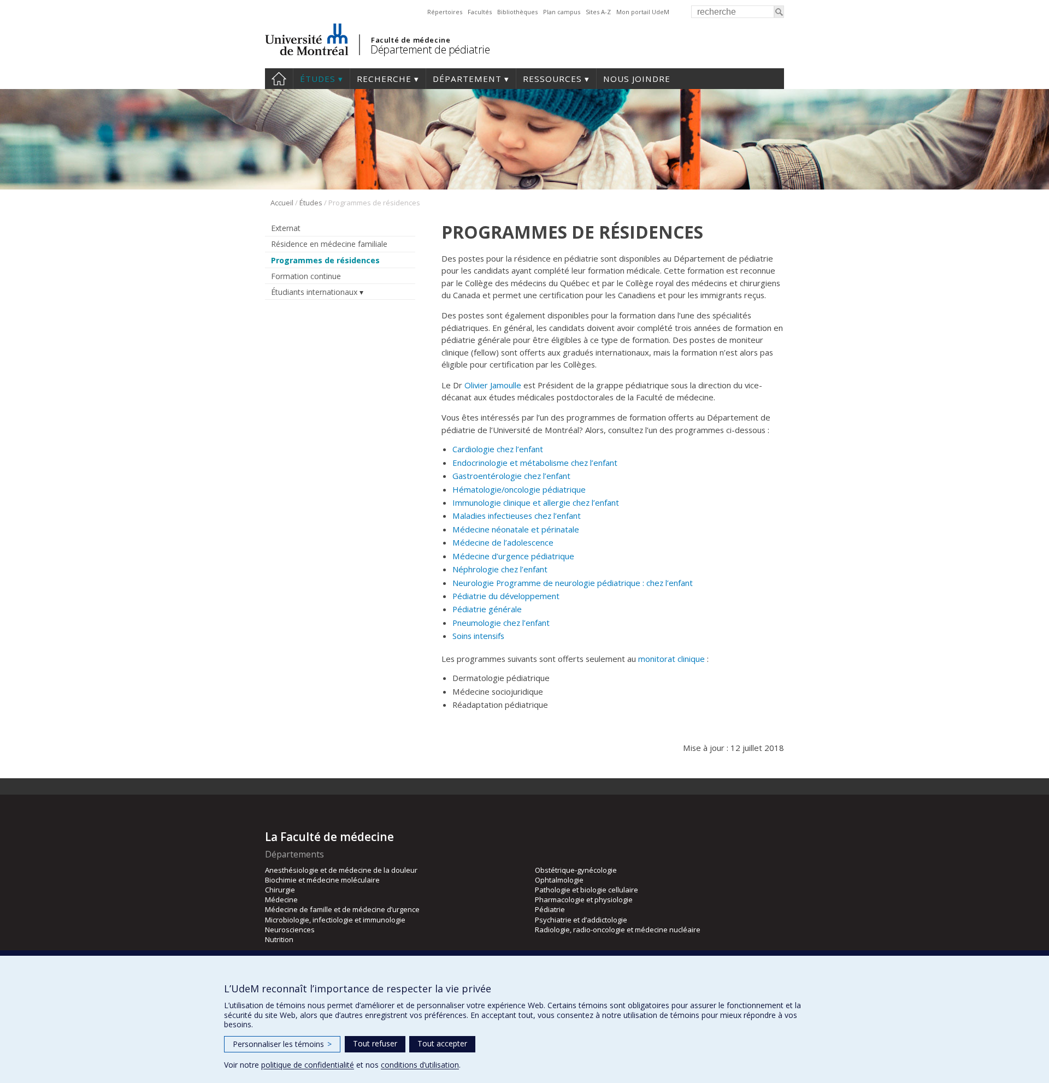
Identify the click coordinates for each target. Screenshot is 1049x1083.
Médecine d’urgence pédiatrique (513, 556)
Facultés (480, 12)
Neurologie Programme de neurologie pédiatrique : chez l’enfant (572, 582)
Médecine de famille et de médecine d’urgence (342, 909)
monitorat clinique (671, 658)
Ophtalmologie (559, 880)
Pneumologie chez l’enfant (501, 622)
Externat (285, 228)
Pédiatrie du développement (505, 595)
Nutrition (279, 939)
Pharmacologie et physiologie (584, 899)
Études (317, 78)
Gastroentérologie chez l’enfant (511, 475)
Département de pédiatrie (430, 49)
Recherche (384, 78)
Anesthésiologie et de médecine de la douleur (341, 870)
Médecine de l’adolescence (502, 542)
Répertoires (444, 12)
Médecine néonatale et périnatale (515, 529)
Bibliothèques (517, 12)
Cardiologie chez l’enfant (497, 448)
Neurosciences (290, 929)
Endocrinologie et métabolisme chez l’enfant (534, 462)
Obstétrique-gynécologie (576, 870)
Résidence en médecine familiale (329, 244)
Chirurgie (280, 890)
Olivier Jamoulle (492, 385)
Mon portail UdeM (642, 12)
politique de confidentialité (307, 1065)
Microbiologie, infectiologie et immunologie (335, 920)
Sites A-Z (598, 12)
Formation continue (306, 276)
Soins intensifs (478, 635)
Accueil (279, 78)
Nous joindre (636, 78)
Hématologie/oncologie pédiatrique (519, 489)
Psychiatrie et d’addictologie (581, 920)
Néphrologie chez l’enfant (499, 569)
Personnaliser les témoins (282, 1044)
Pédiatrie (550, 909)
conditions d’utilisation (420, 1065)
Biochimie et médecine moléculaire (322, 880)
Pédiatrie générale (487, 608)
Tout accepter (442, 1043)
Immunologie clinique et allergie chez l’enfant (535, 502)
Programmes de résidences (325, 260)
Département (467, 78)
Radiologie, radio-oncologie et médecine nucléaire (617, 929)
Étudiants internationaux (314, 292)
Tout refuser (375, 1043)
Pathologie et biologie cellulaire (586, 890)
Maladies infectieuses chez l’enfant (516, 515)
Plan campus (561, 12)
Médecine (281, 899)
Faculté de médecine (410, 40)
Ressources (552, 78)
